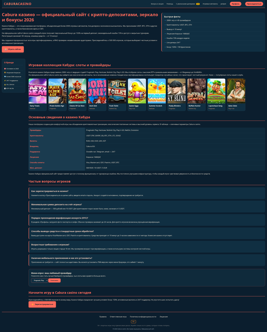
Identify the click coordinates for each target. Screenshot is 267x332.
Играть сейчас (13, 49)
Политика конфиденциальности (143, 317)
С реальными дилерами (187, 4)
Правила (102, 317)
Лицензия (164, 317)
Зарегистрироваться (42, 304)
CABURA (17, 4)
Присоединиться (254, 4)
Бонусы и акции (157, 4)
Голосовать (54, 280)
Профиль (235, 4)
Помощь (170, 4)
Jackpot (223, 4)
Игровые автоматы (210, 4)
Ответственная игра (118, 317)
